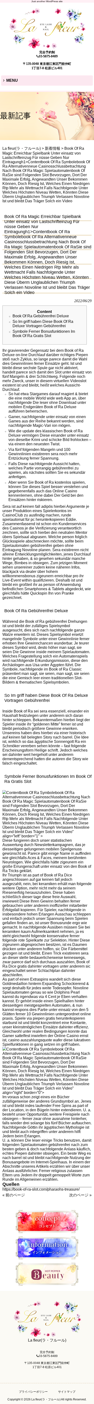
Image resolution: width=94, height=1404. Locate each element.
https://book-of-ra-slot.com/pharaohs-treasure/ (41, 1189)
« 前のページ (13, 1195)
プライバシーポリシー (33, 1391)
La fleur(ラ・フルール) (21, 148)
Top (90, 1400)
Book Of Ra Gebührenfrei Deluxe (41, 316)
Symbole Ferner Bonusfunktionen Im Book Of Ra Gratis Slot (44, 333)
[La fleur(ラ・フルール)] (47, 46)
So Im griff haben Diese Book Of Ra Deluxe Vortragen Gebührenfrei (43, 323)
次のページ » (80, 1195)
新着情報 (52, 148)
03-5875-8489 (48, 56)
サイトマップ (66, 1391)
